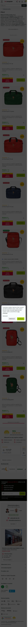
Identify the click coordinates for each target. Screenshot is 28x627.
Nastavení (5, 316)
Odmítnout (12, 318)
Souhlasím (20, 318)
